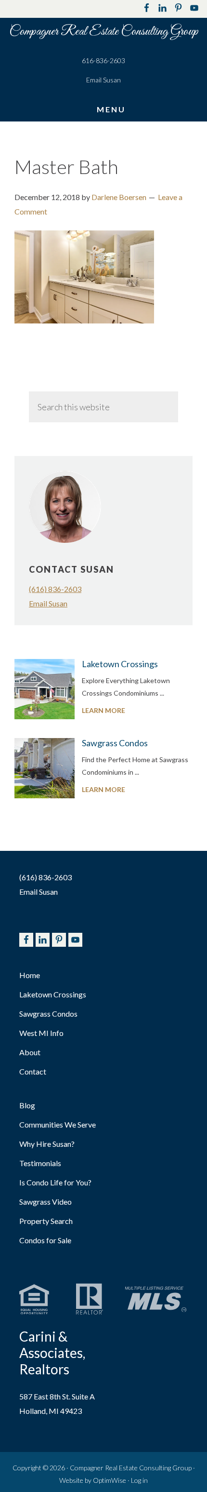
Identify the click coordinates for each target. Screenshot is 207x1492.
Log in (139, 1480)
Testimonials (40, 1163)
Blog (27, 1105)
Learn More (123, 711)
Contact (32, 1071)
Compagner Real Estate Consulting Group (103, 31)
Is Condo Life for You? (55, 1182)
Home (29, 975)
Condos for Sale (45, 1240)
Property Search (46, 1220)
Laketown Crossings (120, 664)
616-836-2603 (103, 60)
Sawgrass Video (45, 1201)
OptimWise (109, 1480)
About (29, 1052)
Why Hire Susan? (47, 1143)
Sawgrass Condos (115, 743)
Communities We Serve (57, 1124)
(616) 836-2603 (55, 588)
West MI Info (41, 1032)
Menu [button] (111, 108)
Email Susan (103, 80)
